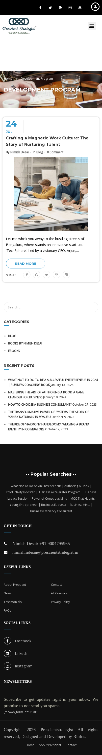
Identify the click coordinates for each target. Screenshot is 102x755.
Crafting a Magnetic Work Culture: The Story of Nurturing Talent (47, 141)
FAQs (7, 610)
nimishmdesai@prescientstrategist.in (45, 552)
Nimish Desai (19, 152)
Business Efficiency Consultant (51, 511)
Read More (25, 263)
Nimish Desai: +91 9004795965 (41, 543)
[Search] (92, 307)
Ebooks (14, 351)
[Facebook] (27, 274)
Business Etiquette (54, 505)
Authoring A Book (76, 486)
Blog (39, 152)
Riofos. (79, 736)
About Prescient (15, 585)
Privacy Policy (60, 602)
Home (30, 745)
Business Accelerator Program (59, 492)
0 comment (55, 152)
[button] (92, 26)
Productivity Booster (20, 492)
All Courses (59, 593)
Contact (56, 585)
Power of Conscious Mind (49, 498)
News (7, 593)
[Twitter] (46, 274)
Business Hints (80, 505)
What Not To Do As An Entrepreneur (36, 486)
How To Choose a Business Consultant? (40, 404)
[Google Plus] (36, 274)
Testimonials (13, 602)
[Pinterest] (56, 274)
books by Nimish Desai (25, 343)
